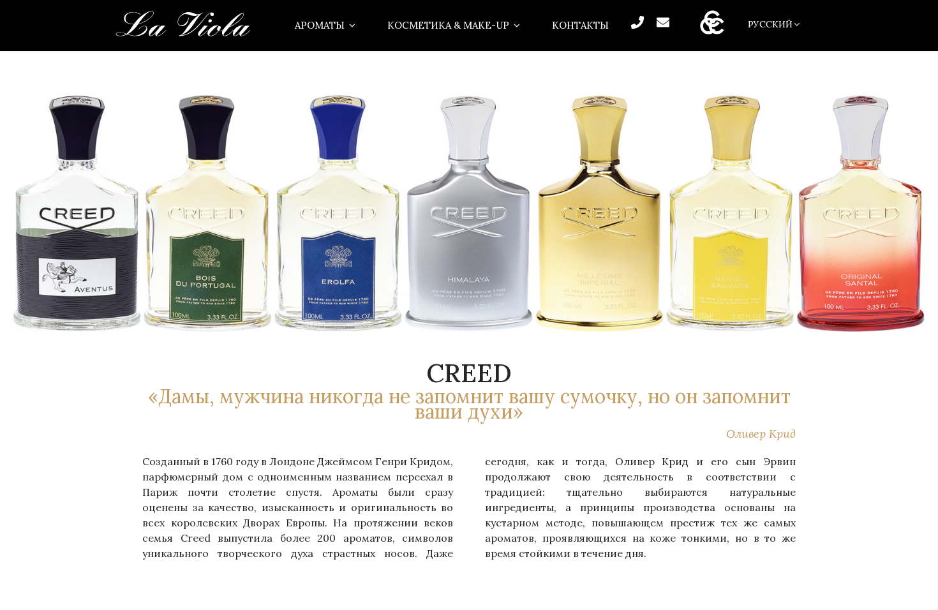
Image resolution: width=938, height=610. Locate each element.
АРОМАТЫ (320, 25)
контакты (580, 25)
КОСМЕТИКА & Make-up (448, 25)
